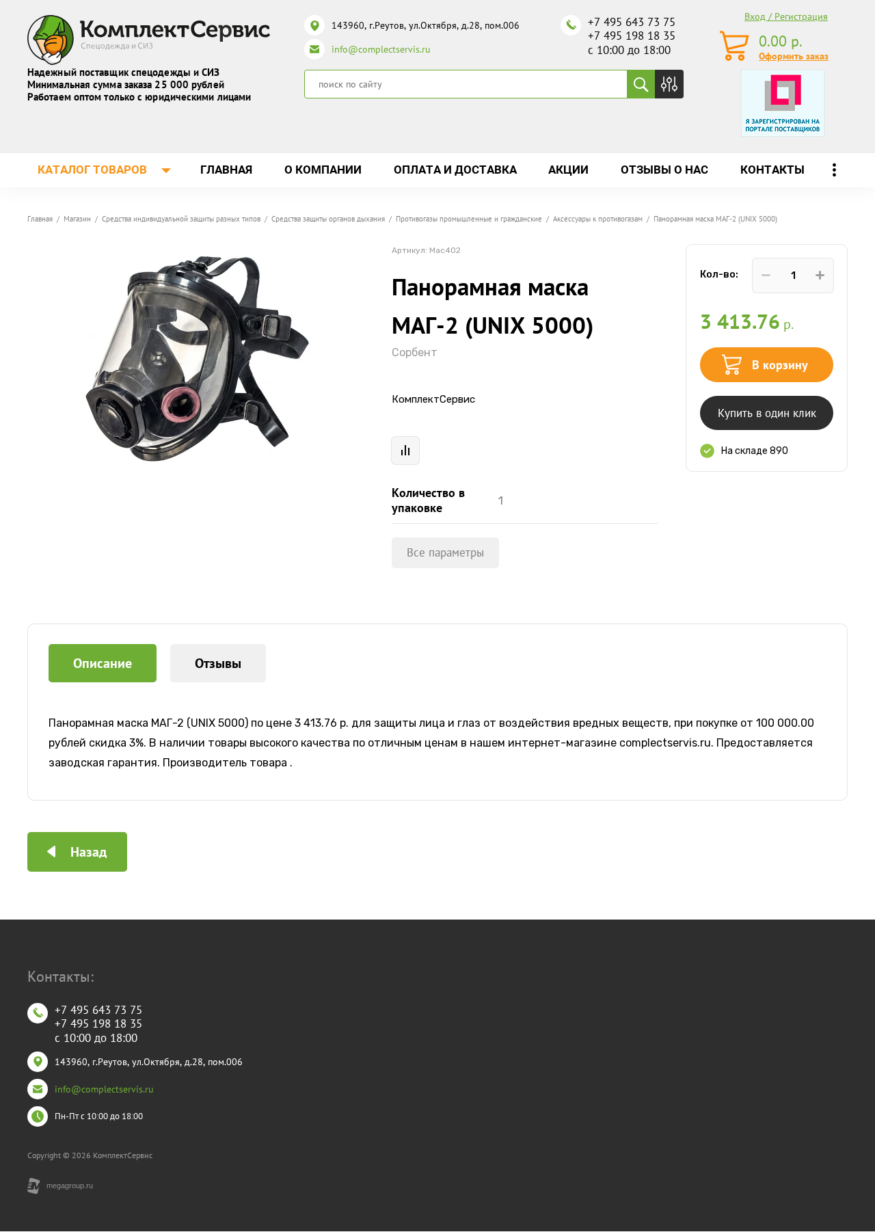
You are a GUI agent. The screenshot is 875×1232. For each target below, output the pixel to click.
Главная (40, 219)
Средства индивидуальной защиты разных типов (181, 219)
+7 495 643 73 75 (631, 21)
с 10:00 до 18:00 (629, 49)
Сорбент (415, 352)
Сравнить (405, 450)
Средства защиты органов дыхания (328, 219)
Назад (88, 852)
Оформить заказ (794, 56)
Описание (102, 663)
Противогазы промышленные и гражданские (469, 219)
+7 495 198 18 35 (631, 35)
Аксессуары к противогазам (598, 219)
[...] (834, 170)
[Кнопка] (669, 84)
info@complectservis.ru (381, 49)
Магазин (77, 219)
